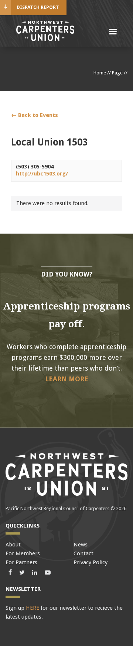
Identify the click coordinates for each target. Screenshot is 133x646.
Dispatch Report (38, 7)
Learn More (66, 379)
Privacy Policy (91, 562)
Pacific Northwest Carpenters (45, 31)
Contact (83, 553)
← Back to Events (34, 115)
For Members (23, 553)
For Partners (21, 562)
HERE (32, 608)
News (81, 544)
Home (99, 73)
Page (117, 73)
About (13, 544)
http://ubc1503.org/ (42, 173)
